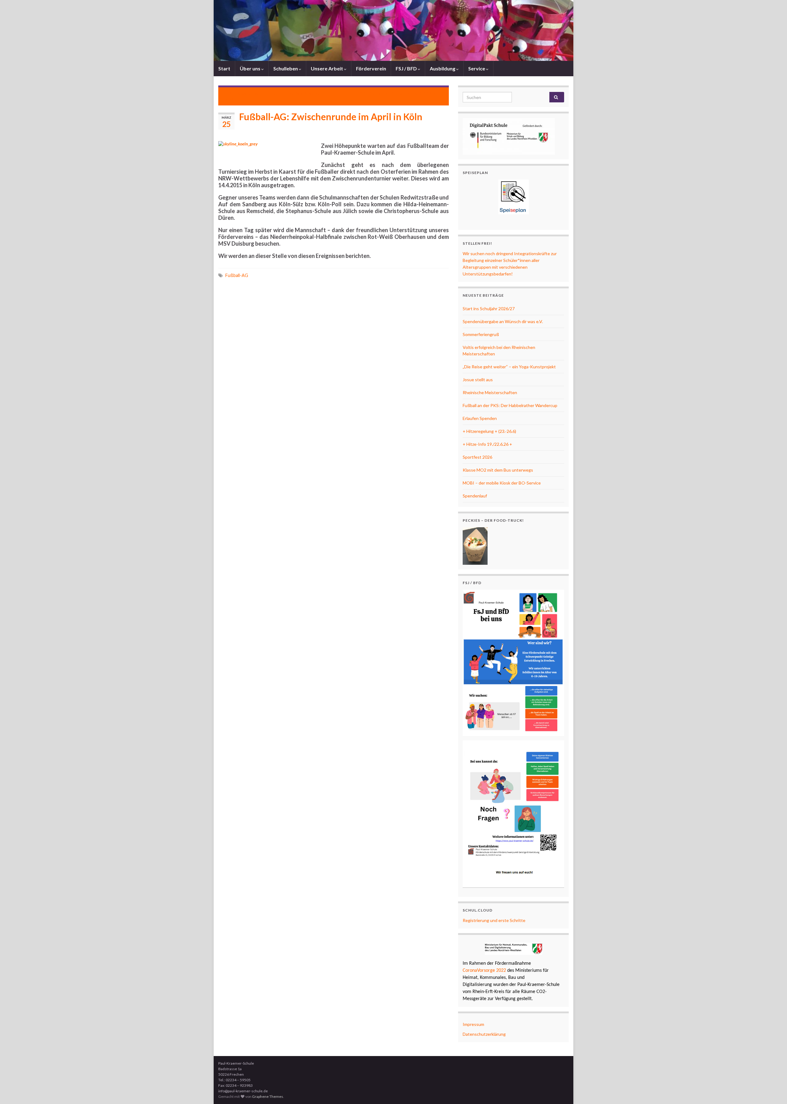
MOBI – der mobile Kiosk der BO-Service (502, 482)
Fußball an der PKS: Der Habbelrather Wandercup (510, 405)
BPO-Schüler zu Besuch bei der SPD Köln (398, 93)
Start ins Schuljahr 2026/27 (489, 308)
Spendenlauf (475, 495)
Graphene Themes (267, 1096)
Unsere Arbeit (327, 68)
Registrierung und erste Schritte (494, 920)
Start (224, 68)
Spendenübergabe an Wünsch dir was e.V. (503, 321)
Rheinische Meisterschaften (490, 392)
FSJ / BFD (407, 68)
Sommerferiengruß (481, 334)
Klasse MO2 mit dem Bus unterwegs (498, 470)
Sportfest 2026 (477, 457)
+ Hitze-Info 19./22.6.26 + (487, 444)
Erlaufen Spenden (480, 418)
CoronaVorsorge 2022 (484, 970)
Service (477, 68)
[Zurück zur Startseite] (393, 30)
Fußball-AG (236, 275)
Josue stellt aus (478, 379)
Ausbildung (443, 68)
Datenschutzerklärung (484, 1034)
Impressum (473, 1024)
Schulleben (286, 68)
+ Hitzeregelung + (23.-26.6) (489, 431)
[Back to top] (773, 1090)
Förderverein (371, 68)
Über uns (250, 68)
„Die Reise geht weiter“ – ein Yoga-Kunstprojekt (509, 366)
